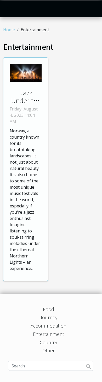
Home (9, 30)
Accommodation (48, 325)
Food (48, 309)
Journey (48, 317)
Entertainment (48, 333)
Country (48, 342)
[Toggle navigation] (9, 9)
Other (48, 350)
